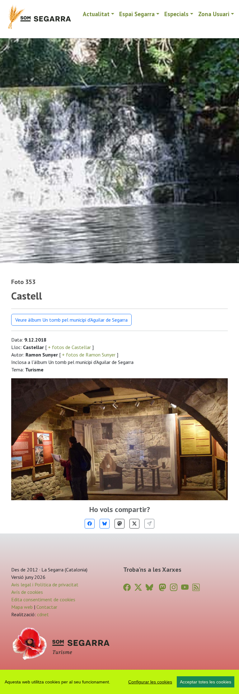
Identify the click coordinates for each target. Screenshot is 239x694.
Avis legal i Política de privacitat (44, 584)
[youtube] (185, 587)
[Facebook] (90, 524)
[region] (119, 682)
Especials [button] (176, 14)
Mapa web (22, 607)
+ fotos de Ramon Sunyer (89, 355)
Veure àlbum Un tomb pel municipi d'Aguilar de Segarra (71, 320)
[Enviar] (149, 524)
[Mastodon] (119, 524)
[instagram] (173, 587)
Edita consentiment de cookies (43, 599)
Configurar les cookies (150, 681)
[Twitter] (134, 524)
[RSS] (196, 587)
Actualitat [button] (96, 14)
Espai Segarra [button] (137, 14)
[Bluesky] (105, 524)
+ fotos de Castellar (69, 347)
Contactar (46, 607)
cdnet (42, 614)
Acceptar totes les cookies (205, 681)
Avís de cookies (27, 592)
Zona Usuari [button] (213, 14)
